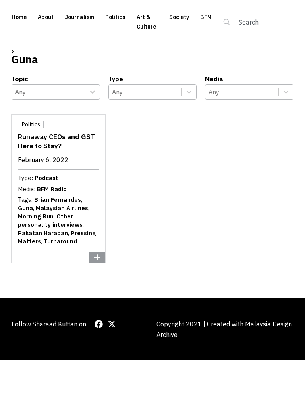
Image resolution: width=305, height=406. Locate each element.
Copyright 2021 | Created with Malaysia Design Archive (224, 329)
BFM (206, 17)
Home (19, 17)
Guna (25, 208)
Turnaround (60, 241)
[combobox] (48, 92)
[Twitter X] (112, 324)
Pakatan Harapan (43, 233)
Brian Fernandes (57, 199)
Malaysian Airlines (62, 208)
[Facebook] (99, 324)
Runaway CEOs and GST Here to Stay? (56, 141)
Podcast (46, 178)
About (46, 17)
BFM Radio (52, 189)
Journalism (79, 17)
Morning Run (36, 216)
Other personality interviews (50, 220)
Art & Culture (146, 21)
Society (179, 17)
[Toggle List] (92, 92)
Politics (115, 17)
